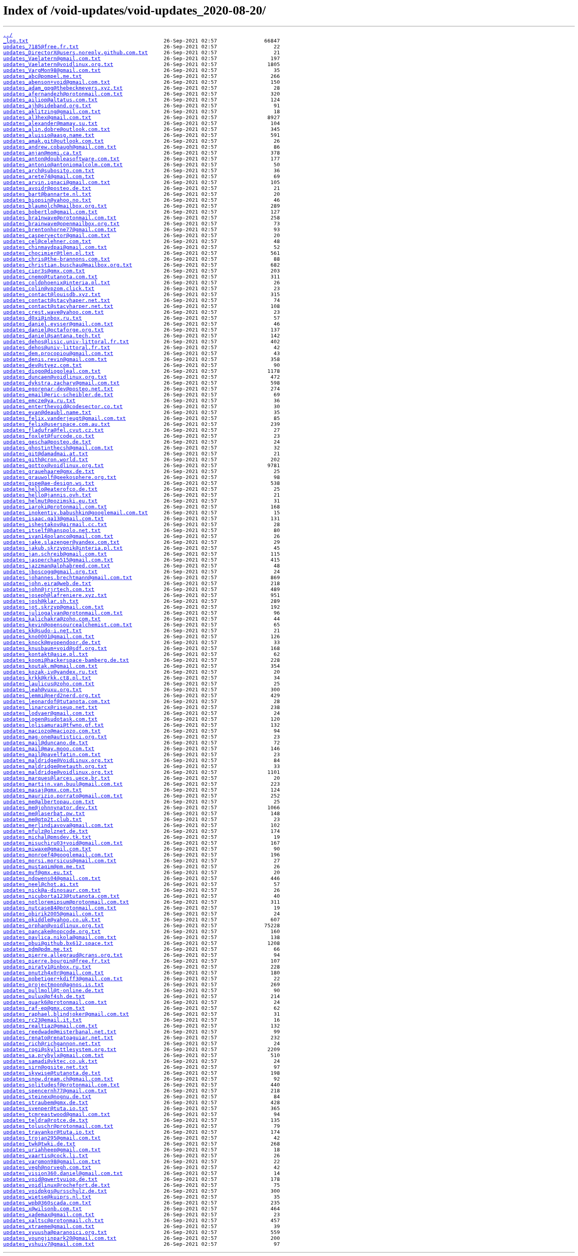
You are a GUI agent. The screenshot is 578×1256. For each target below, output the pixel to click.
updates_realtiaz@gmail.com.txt (50, 1026)
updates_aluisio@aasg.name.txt (48, 135)
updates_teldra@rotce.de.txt (45, 1120)
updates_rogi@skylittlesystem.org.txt (59, 1049)
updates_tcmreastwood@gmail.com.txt (56, 1114)
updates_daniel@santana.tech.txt (52, 336)
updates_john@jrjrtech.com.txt (48, 589)
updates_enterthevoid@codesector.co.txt (63, 406)
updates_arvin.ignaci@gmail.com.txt (56, 182)
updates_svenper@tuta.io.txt (45, 1108)
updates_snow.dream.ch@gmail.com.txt (58, 1079)
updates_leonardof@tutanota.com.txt (56, 701)
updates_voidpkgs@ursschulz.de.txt (55, 1191)
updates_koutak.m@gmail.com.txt (50, 666)
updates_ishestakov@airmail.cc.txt (55, 524)
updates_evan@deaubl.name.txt (47, 412)
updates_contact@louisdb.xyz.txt (52, 294)
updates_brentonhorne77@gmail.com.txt (59, 229)
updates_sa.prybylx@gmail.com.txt (53, 1055)
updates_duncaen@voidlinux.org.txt (55, 377)
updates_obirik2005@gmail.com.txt (53, 914)
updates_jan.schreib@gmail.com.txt (55, 554)
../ (8, 35)
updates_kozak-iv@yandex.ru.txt (50, 672)
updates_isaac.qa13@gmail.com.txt (53, 518)
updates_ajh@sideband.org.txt (47, 106)
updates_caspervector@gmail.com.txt (56, 235)
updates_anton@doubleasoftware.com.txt (61, 159)
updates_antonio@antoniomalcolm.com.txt (63, 165)
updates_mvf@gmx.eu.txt (37, 872)
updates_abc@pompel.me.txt (42, 76)
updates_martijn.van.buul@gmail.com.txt (63, 784)
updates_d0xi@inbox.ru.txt (42, 318)
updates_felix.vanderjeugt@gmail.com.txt (64, 418)
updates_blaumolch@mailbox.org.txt (55, 206)
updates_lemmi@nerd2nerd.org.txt (52, 695)
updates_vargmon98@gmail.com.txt (52, 1161)
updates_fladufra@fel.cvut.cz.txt (53, 430)
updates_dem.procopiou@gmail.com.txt (58, 353)
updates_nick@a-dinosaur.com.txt (52, 890)
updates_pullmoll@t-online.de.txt (53, 990)
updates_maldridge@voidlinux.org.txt (58, 772)
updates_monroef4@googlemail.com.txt (58, 855)
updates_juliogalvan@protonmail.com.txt (63, 613)
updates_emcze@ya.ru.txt (39, 400)
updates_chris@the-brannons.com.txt (56, 259)
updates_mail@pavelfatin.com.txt (52, 754)
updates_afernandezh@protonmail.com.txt (63, 94)
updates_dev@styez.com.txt (42, 365)
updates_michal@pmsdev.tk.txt (47, 837)
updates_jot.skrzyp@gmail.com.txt (53, 607)
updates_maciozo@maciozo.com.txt (52, 731)
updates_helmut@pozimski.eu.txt (50, 501)
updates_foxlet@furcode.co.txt (48, 436)
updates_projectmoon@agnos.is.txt (53, 984)
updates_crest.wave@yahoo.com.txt (53, 312)
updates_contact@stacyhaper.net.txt (56, 300)
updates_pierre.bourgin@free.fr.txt (56, 961)
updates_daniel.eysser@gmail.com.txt (58, 324)
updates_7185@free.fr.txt (41, 47)
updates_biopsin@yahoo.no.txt (47, 200)
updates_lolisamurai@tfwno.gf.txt (53, 725)
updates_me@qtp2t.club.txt (42, 819)
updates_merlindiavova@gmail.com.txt (58, 825)
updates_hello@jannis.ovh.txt (47, 495)
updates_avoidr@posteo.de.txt (47, 188)
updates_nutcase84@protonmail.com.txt (59, 908)
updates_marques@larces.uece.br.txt (56, 778)
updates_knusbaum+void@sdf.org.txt (55, 648)
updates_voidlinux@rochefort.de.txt (56, 1185)
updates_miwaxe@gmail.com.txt (47, 849)
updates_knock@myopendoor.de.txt (52, 642)
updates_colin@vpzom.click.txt (48, 288)
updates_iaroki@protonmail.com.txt (55, 507)
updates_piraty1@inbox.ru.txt (47, 967)
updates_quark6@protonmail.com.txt (55, 1002)
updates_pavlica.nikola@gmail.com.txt (59, 937)
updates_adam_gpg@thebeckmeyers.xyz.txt (63, 88)
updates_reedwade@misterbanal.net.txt (59, 1032)
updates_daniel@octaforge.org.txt (53, 330)
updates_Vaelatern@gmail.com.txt (52, 58)
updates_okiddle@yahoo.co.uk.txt (52, 920)
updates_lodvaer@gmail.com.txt (48, 713)
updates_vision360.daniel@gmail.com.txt (63, 1173)
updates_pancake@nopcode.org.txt (52, 931)
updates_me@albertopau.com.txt (48, 802)
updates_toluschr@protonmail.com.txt (58, 1126)
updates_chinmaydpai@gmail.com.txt (55, 247)
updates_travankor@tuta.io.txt (48, 1132)
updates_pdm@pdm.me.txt (37, 949)
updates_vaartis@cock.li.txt (45, 1155)
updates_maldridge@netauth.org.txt (55, 766)
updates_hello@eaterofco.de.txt (50, 489)
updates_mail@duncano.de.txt (45, 743)
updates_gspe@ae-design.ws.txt (48, 483)
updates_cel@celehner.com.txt (47, 241)
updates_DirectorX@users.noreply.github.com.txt (75, 52)
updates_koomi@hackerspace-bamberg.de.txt (66, 660)
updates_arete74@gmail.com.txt (48, 176)
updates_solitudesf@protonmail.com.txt (61, 1085)
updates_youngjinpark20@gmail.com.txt (59, 1238)
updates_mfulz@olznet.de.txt (45, 831)
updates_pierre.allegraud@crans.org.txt (63, 955)
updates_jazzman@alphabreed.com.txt (56, 566)
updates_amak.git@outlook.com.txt (53, 141)
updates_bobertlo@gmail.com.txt (50, 212)
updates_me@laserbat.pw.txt (44, 813)
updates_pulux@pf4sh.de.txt (44, 996)
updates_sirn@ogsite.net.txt (45, 1067)
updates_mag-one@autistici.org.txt (55, 737)
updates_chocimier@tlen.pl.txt (48, 253)
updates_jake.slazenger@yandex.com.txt (61, 542)
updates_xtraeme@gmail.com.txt (48, 1226)
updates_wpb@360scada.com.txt (47, 1203)
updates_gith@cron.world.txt (45, 459)
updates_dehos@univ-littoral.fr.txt (56, 347)
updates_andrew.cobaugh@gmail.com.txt (59, 147)
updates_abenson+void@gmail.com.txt (56, 82)
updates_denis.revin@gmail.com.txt (55, 359)
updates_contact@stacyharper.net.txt (58, 306)
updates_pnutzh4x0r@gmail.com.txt (53, 973)
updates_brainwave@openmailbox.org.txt (61, 224)
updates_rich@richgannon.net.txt (52, 1043)
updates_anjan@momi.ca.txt (42, 153)
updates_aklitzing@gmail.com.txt (52, 111)
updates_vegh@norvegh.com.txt (47, 1167)
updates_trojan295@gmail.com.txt (52, 1138)
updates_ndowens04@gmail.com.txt (52, 878)
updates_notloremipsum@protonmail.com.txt (66, 902)
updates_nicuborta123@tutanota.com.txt (61, 896)
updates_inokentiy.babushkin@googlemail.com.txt (75, 513)
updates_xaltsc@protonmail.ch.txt (53, 1220)
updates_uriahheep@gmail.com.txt (52, 1150)
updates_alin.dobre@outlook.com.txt (56, 129)
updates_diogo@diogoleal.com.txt (52, 371)
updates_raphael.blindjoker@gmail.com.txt (66, 1014)
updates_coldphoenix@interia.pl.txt (56, 282)
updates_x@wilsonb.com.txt (42, 1209)
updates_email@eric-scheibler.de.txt (58, 395)
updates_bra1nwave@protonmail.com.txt (59, 218)
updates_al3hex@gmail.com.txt (47, 117)
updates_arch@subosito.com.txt (48, 170)
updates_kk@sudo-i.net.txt (42, 631)
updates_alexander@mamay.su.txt (50, 123)
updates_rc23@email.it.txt (42, 1020)
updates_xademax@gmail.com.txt (48, 1214)
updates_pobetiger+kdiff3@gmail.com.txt (63, 979)
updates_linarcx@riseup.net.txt (50, 707)
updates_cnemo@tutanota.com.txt (50, 277)
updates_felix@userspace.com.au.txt (56, 424)
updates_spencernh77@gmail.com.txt (55, 1091)
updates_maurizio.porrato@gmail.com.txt (63, 796)
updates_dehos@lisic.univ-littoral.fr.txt (66, 341)
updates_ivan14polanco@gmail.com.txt (58, 536)
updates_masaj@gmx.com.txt (42, 790)
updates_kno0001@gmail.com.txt (48, 636)
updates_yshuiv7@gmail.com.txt (48, 1244)
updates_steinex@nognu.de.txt (47, 1096)
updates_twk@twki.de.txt (39, 1144)
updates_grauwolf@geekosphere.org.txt (59, 477)
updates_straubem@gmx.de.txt (45, 1102)
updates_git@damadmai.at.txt (45, 454)
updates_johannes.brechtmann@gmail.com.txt (67, 577)
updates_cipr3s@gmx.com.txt (44, 271)
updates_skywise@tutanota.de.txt (52, 1073)
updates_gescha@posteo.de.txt (47, 442)
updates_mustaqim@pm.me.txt (44, 866)
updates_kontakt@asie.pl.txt (45, 654)
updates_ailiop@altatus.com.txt (50, 100)
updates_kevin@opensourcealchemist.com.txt (67, 625)
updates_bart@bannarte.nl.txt (47, 194)
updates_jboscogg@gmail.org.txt (50, 572)
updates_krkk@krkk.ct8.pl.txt (47, 678)
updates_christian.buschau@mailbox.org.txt (67, 265)
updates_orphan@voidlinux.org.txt (53, 925)
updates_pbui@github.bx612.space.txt (58, 943)
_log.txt (15, 41)
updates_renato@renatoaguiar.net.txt (58, 1038)
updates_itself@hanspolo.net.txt (52, 530)
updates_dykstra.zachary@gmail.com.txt (61, 383)
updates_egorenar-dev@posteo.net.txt (58, 389)
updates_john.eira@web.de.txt (47, 583)
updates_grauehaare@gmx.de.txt (48, 471)
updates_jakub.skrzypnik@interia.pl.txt (63, 548)
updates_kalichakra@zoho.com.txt (52, 619)
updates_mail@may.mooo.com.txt (48, 748)
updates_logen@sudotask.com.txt (50, 719)
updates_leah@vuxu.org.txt (42, 689)
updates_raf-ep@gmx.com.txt (44, 1008)
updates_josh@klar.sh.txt (41, 601)
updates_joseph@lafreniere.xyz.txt (55, 595)
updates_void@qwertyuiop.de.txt (50, 1179)
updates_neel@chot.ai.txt (41, 884)
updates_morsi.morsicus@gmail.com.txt (59, 861)
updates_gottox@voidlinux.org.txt (53, 465)
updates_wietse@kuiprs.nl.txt (47, 1197)
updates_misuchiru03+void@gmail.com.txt (63, 843)
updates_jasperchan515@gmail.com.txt (58, 560)
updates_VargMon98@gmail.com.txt (52, 70)
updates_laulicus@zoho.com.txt (48, 684)
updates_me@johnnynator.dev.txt (50, 807)
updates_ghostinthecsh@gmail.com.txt (58, 448)
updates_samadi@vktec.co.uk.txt (50, 1061)
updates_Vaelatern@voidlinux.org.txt (58, 64)
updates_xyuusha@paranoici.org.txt (55, 1232)
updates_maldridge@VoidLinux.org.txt (58, 760)
